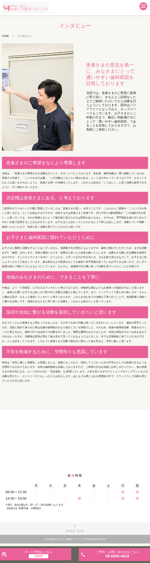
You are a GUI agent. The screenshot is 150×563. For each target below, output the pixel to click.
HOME (5, 36)
